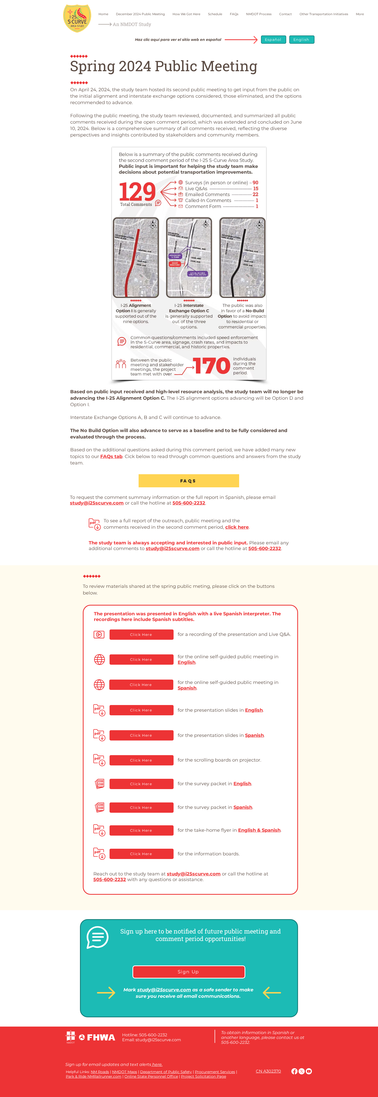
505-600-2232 (189, 503)
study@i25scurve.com (97, 503)
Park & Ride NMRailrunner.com (93, 1076)
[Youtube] (309, 1071)
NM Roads (100, 1071)
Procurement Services (215, 1071)
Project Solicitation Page (203, 1076)
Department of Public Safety (166, 1071)
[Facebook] (294, 1071)
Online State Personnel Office (151, 1076)
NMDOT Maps (124, 1071)
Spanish (187, 688)
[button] (99, 634)
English (186, 662)
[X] (302, 1071)
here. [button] (157, 1064)
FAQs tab (111, 456)
